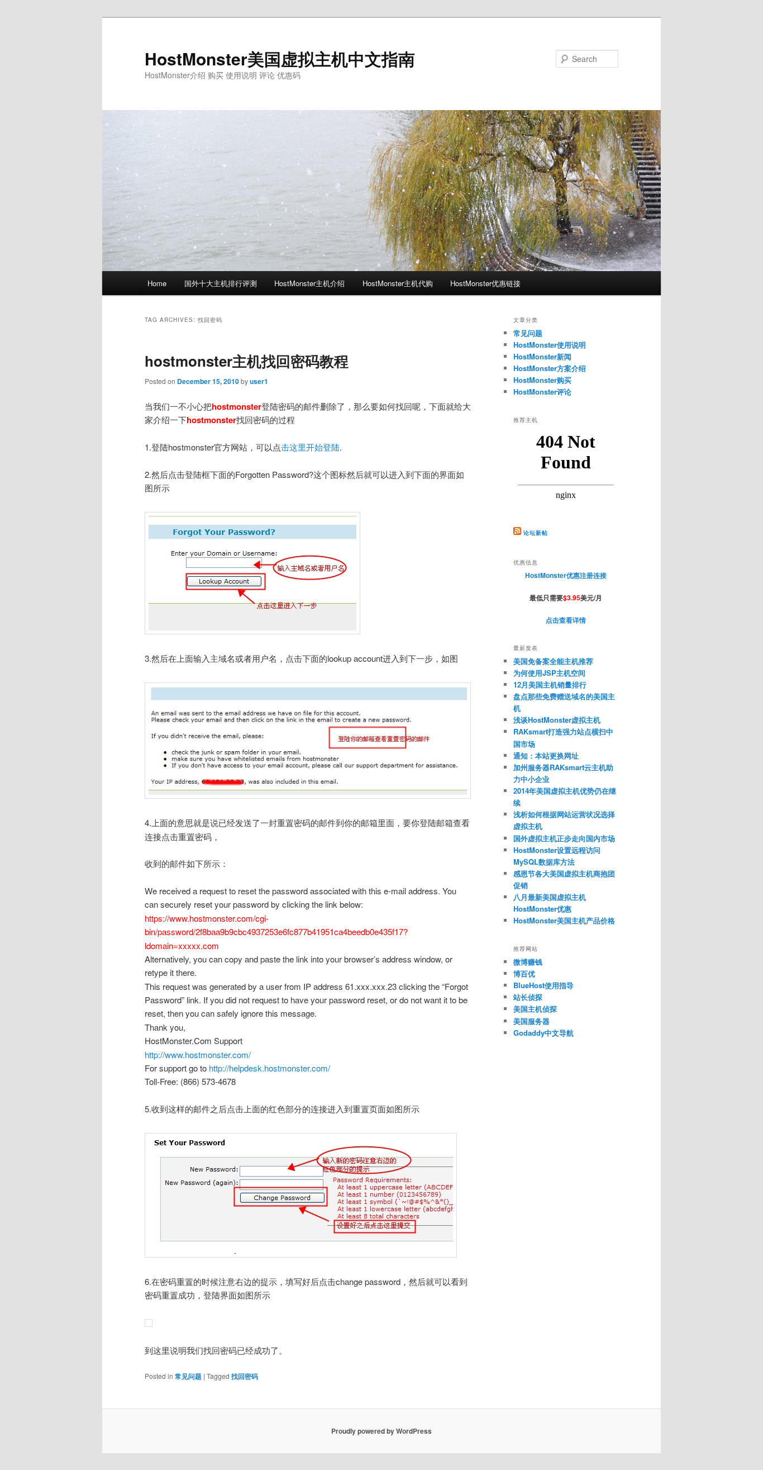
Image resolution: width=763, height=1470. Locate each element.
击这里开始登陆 (310, 447)
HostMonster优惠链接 (485, 283)
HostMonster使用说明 (549, 344)
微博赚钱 (527, 961)
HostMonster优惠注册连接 (566, 575)
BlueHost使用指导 (543, 985)
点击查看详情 (566, 620)
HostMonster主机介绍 (309, 283)
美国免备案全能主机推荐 (553, 661)
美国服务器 (531, 1021)
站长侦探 (527, 997)
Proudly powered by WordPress (381, 1431)
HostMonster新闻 (542, 356)
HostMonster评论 (542, 391)
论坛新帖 (535, 533)
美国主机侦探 (535, 1008)
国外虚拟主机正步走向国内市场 (564, 838)
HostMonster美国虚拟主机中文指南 (280, 58)
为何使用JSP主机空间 (549, 672)
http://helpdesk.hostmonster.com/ (269, 1068)
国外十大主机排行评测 (220, 283)
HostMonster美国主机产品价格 (564, 920)
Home (156, 283)
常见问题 (188, 1376)
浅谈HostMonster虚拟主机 (556, 719)
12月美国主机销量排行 (549, 684)
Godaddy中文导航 (543, 1032)
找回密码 (244, 1376)
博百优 (524, 973)
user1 (259, 381)
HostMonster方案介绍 (549, 368)
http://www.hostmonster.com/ (198, 1054)
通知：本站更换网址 (546, 755)
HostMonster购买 (542, 379)
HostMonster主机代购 (398, 283)
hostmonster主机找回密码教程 (247, 360)
